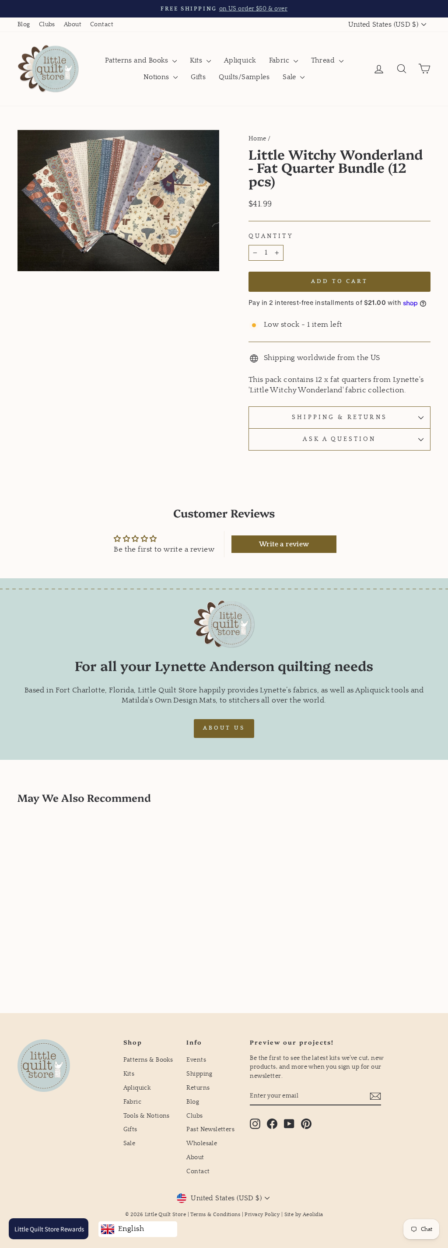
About (72, 24)
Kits (197, 60)
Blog (24, 24)
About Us (224, 728)
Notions (157, 77)
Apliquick (240, 60)
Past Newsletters (210, 1129)
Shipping (199, 1073)
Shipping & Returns (339, 417)
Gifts (198, 77)
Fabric (280, 60)
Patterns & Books (148, 1059)
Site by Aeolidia (303, 1214)
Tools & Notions (146, 1115)
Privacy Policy (262, 1214)
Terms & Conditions (215, 1214)
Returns (198, 1087)
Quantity (271, 236)
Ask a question (339, 439)
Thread (324, 60)
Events (196, 1059)
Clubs (47, 24)
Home (257, 138)
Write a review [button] (284, 544)
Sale (290, 77)
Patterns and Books (137, 60)
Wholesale (201, 1143)
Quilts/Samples (244, 77)
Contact (101, 24)
